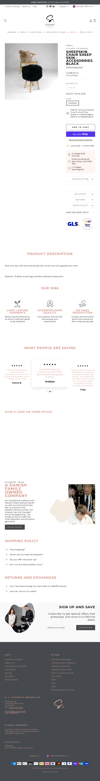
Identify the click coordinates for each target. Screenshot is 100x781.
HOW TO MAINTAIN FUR (62, 673)
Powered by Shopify (50, 772)
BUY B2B (9, 676)
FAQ (35, 6)
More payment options (80, 140)
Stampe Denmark (77, 48)
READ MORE (14, 527)
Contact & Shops (12, 6)
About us (26, 6)
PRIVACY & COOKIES (60, 666)
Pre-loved (86, 32)
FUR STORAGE (11, 680)
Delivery (81, 194)
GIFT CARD (56, 676)
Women (12, 32)
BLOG (54, 687)
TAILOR (8, 673)
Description (80, 179)
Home (69, 45)
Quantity (72, 83)
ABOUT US (10, 663)
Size (68, 99)
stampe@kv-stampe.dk (15, 711)
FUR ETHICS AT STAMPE (16, 666)
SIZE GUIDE (10, 670)
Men (23, 32)
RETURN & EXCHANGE (61, 660)
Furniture (36, 32)
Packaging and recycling (62, 690)
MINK (53, 680)
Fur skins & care (56, 32)
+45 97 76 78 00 (16, 707)
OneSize (72, 103)
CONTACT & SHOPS (13, 660)
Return (80, 200)
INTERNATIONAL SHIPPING (63, 663)
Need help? (80, 205)
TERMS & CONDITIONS (61, 670)
